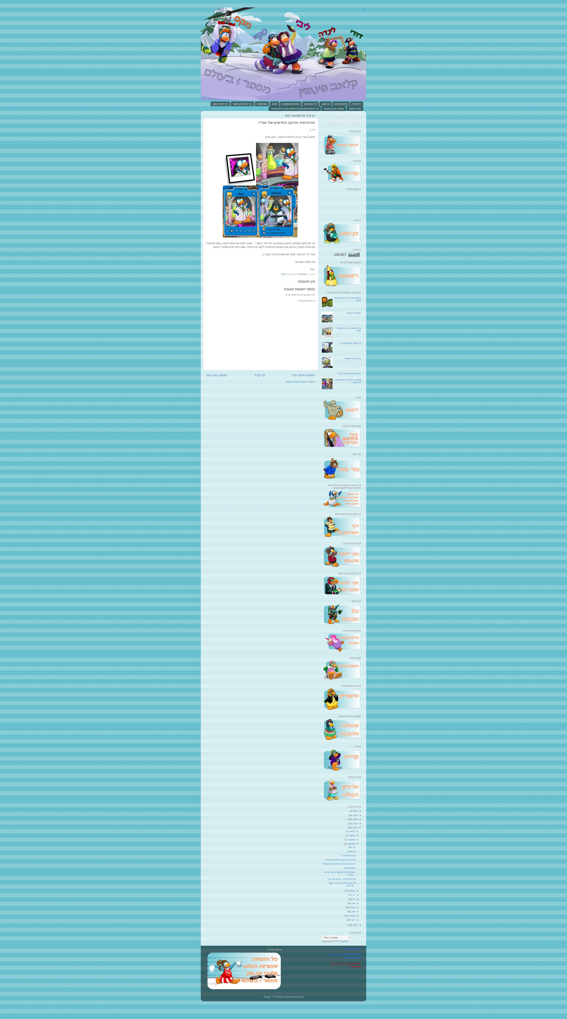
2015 (355, 819)
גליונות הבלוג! (341, 104)
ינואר (352, 920)
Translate (343, 941)
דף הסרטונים (310, 104)
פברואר (351, 916)
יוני (353, 899)
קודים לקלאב (355, 108)
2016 (355, 815)
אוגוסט (352, 891)
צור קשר (325, 104)
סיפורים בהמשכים (290, 104)
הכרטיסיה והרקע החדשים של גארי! (340, 860)
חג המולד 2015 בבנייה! (350, 343)
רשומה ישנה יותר (217, 375)
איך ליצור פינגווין (220, 104)
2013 (355, 827)
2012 (355, 925)
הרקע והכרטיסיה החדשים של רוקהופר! (339, 864)
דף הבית (356, 104)
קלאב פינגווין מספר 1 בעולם (344, 119)
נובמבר (351, 835)
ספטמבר (351, 844)
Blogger (267, 997)
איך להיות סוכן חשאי (242, 104)
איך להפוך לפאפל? (352, 358)
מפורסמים (262, 104)
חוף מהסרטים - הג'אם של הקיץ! (342, 879)
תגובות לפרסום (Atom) (296, 382)
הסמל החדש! (350, 868)
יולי (353, 895)
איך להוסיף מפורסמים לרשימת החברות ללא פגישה (295, 108)
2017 (355, 811)
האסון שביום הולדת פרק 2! (349, 373)
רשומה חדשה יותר (303, 375)
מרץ (353, 911)
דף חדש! (352, 847)
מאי (353, 903)
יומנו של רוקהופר (353, 313)
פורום (274, 104)
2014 (355, 823)
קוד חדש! (352, 851)
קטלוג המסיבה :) (348, 855)
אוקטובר (351, 839)
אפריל (352, 907)
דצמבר (352, 831)
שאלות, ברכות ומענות (334, 108)
